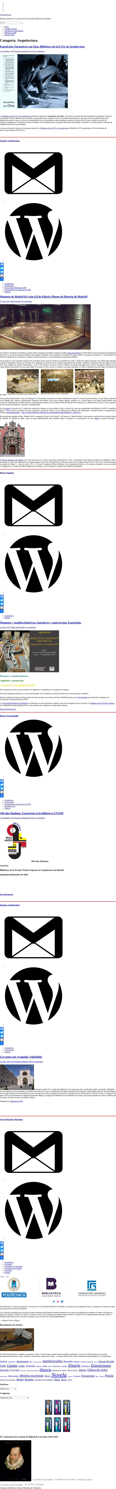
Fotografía (14, 1370)
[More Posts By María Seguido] (34, 592)
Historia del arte (72, 1370)
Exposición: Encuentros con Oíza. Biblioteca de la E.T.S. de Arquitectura (42, 46)
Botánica (77, 1361)
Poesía (109, 1375)
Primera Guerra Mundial (7, 1380)
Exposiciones (9, 286)
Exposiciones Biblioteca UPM (15, 288)
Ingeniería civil (10, 806)
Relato (20, 1379)
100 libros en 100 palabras (14, 31)
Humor (82, 1369)
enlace (8, 408)
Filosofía (4, 1370)
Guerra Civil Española (33, 1370)
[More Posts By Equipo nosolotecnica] (34, 260)
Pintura (102, 1376)
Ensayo (74, 1365)
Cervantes (8, 1264)
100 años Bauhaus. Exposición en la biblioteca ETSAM (31, 813)
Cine (3, 1365)
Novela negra (70, 1376)
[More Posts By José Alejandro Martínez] (34, 1239)
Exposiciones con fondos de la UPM (18, 290)
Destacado (30, 1366)
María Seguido (15, 301)
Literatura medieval (3, 1376)
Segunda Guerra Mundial (44, 1380)
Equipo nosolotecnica (22, 51)
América (3, 1361)
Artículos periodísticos (37, 1361)
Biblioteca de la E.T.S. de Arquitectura (16, 116)
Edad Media (64, 1366)
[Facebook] (58, 264)
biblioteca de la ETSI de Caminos (102, 703)
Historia (7, 618)
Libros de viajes (97, 1370)
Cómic (21, 1365)
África (70, 1380)
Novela (59, 1375)
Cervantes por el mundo (13, 1268)
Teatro (57, 1379)
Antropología (11, 1361)
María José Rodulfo (18, 627)
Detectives (38, 1366)
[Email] (58, 275)
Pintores (97, 1376)
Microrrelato (13, 1376)
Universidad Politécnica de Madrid (14, 703)
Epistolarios (85, 1366)
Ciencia (95, 1361)
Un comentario (26, 301)
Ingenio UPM (9, 35)
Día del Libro (56, 1366)
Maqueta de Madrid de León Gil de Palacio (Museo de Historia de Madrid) (43, 296)
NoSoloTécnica (5, 15)
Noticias (7, 292)
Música (47, 1376)
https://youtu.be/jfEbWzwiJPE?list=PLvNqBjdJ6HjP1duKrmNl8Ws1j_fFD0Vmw (51, 412)
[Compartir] (58, 279)
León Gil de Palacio (74, 353)
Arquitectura (9, 284)
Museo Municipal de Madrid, (12, 460)
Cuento (12, 1365)
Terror (64, 1379)
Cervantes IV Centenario (13, 1266)
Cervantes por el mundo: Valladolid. (21, 1056)
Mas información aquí (8, 709)
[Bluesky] (58, 272)
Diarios (44, 1366)
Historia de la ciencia (59, 1370)
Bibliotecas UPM (16, 1101)
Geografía (8, 1270)
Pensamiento (88, 1375)
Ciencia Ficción (106, 1361)
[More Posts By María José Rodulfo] (34, 777)
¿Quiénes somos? (11, 29)
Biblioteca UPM (10, 33)
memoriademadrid (12, 412)
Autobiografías (52, 1361)
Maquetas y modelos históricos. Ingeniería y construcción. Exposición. (40, 622)
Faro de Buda (83, 697)
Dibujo (49, 1366)
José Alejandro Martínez (19, 1062)
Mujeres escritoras (31, 1375)
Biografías (68, 1361)
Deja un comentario (38, 51)
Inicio (7, 27)
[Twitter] (58, 268)
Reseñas (29, 1379)
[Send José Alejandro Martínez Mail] (34, 1180)
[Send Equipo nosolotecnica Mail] (34, 202)
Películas (77, 1376)
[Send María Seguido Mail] (34, 534)
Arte (31, 1361)
